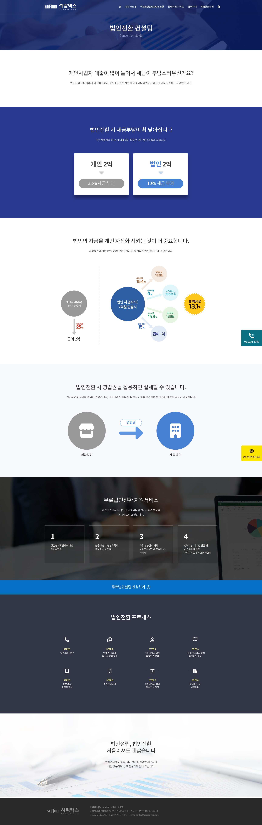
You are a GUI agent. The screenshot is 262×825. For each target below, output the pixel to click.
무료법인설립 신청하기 (129, 587)
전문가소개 (130, 6)
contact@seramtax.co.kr (147, 815)
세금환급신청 (207, 6)
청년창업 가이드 (176, 6)
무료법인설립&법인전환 (152, 6)
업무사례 (192, 6)
